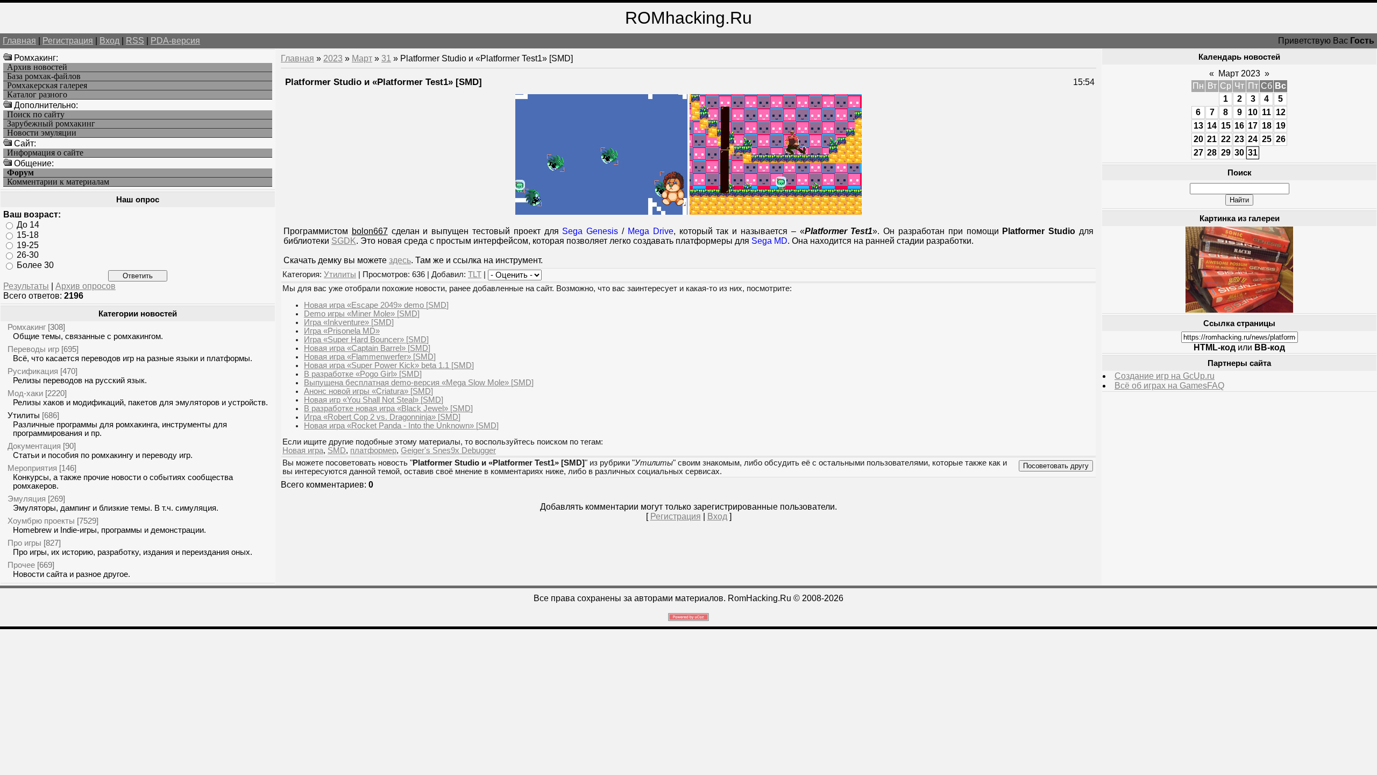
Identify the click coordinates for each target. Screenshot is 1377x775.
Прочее (21, 564)
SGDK (343, 240)
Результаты (26, 286)
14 (1212, 125)
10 (1253, 112)
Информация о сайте (45, 153)
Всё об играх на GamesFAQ (1169, 385)
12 (1281, 112)
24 (1253, 139)
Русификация (33, 371)
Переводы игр (33, 349)
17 (1253, 125)
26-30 (28, 254)
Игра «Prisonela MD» (342, 331)
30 (1239, 152)
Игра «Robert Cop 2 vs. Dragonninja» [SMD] (382, 417)
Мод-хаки (25, 393)
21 (1212, 139)
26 (1281, 139)
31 (386, 58)
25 (1267, 139)
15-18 (28, 234)
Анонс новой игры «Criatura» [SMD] (368, 391)
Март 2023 (1239, 73)
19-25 (28, 244)
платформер (373, 450)
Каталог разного (37, 94)
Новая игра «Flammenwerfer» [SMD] (370, 357)
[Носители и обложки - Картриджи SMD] (1239, 309)
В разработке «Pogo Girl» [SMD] (363, 374)
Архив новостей (37, 67)
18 (1267, 125)
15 (1226, 125)
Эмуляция (27, 498)
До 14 (28, 224)
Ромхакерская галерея (47, 85)
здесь (400, 260)
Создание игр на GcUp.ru (1165, 376)
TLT (474, 274)
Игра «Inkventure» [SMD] (349, 322)
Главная (19, 40)
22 (1226, 139)
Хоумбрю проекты (41, 520)
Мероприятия (32, 468)
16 (1239, 125)
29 (1226, 152)
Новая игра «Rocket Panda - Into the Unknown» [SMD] (401, 425)
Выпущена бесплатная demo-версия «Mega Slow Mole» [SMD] (419, 382)
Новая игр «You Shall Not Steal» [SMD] (373, 400)
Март (362, 58)
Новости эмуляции (41, 133)
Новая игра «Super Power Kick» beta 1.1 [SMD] (389, 365)
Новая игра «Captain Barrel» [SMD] (367, 348)
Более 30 (35, 265)
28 (1212, 152)
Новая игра (302, 450)
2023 (333, 58)
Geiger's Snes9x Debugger (448, 450)
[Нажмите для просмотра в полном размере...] (601, 211)
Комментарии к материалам (58, 182)
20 (1198, 139)
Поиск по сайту (36, 114)
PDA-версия (175, 40)
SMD (337, 450)
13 (1198, 125)
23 (1239, 139)
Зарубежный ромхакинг (51, 123)
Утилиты (24, 415)
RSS (135, 40)
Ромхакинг (27, 327)
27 (1198, 152)
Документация (34, 445)
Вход (109, 40)
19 (1281, 125)
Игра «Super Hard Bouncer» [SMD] (366, 339)
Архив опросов (85, 286)
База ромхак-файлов (44, 76)
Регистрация (67, 40)
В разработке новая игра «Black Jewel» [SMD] (388, 408)
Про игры (24, 542)
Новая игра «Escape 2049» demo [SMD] (376, 305)
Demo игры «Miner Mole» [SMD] (362, 313)
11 (1266, 112)
